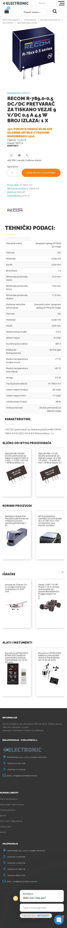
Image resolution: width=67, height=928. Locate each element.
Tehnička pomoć (8, 810)
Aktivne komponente (50, 20)
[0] (6, 11)
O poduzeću (6, 827)
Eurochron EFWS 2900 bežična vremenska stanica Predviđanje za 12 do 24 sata (49, 656)
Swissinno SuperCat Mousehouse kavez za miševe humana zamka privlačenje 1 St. (16, 521)
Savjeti (3, 832)
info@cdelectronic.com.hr (25, 776)
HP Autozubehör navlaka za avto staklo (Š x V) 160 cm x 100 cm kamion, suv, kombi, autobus (50, 521)
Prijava (41, 3)
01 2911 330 (20, 763)
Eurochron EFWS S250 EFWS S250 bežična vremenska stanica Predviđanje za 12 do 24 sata (16, 657)
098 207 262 (20, 875)
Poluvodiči (7, 23)
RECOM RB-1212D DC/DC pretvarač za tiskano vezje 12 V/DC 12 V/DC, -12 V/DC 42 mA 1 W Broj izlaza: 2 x (50, 458)
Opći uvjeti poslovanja (11, 821)
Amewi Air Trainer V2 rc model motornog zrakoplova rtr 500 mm (16, 588)
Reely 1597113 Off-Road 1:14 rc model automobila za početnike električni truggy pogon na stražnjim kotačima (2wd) (48, 592)
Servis (3, 816)
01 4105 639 (20, 770)
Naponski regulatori (27, 23)
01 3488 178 (20, 869)
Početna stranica (11, 20)
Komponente (30, 20)
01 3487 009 (20, 857)
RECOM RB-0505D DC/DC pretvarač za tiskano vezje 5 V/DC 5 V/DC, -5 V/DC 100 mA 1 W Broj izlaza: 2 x (16, 458)
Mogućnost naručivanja (12, 805)
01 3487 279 (20, 863)
